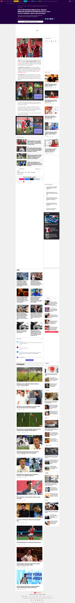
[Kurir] (23, 596)
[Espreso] (26, 596)
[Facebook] (46, 41)
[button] (42, 19)
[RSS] (57, 41)
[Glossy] (34, 596)
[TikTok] (53, 41)
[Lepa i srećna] (37, 596)
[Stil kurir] (31, 596)
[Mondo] (3, 1)
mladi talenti (20, 62)
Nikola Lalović (20, 18)
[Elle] (29, 596)
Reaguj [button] (19, 181)
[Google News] (55, 41)
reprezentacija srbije (20, 172)
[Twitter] (50, 41)
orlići (29, 172)
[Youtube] (52, 41)
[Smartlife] (40, 596)
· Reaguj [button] (47, 87)
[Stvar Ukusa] (51, 596)
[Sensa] (44, 596)
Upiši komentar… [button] (22, 357)
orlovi (26, 172)
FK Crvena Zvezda (20, 174)
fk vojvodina (33, 172)
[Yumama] (47, 596)
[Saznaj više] (57, 213)
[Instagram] (48, 41)
